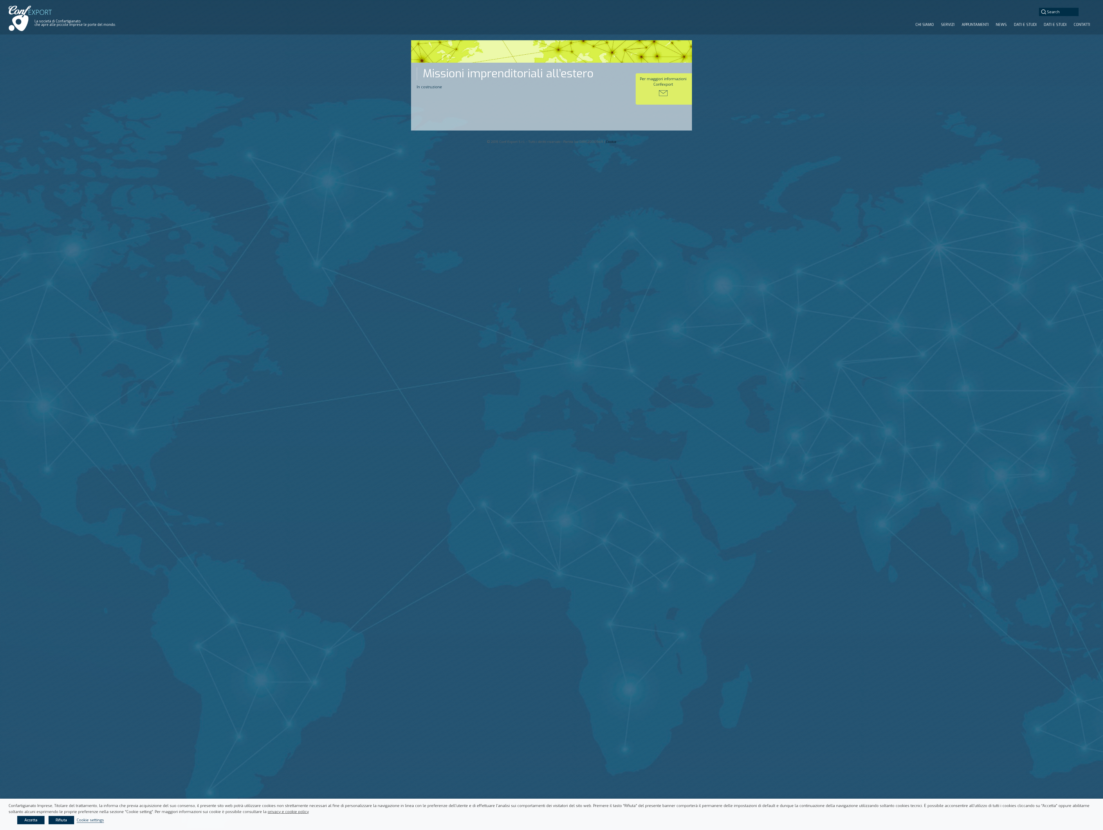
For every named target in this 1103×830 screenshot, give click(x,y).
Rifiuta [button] (61, 820)
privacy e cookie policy (288, 811)
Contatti (1082, 24)
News (1001, 24)
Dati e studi (1025, 24)
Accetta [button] (30, 820)
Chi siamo (924, 24)
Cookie (611, 141)
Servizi (947, 24)
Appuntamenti (975, 24)
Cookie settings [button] (90, 820)
